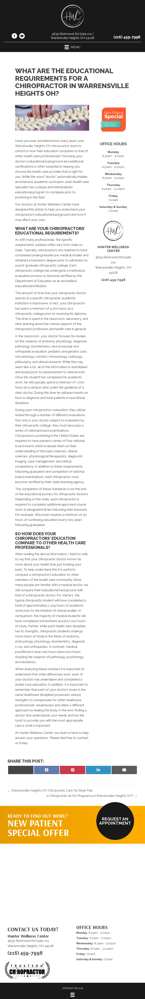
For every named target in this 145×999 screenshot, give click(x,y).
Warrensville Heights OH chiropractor (42, 146)
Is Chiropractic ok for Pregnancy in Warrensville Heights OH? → (91, 796)
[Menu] (72, 995)
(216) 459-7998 (126, 37)
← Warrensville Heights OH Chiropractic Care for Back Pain (50, 790)
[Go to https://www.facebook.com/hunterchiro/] (14, 36)
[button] (115, 821)
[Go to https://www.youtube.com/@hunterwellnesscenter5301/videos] (22, 36)
